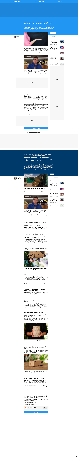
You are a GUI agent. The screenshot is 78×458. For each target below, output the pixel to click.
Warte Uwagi (56, 180)
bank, (30, 132)
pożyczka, (36, 132)
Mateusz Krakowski (56, 202)
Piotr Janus (55, 44)
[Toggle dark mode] (21, 1)
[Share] (63, 36)
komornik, (32, 132)
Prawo (36, 1)
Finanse (43, 1)
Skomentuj (53, 36)
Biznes (40, 1)
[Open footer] (76, 456)
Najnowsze (51, 180)
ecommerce (52, 174)
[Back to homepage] (16, 1)
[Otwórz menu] (64, 1)
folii (42, 385)
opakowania (35, 346)
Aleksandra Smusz (56, 49)
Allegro (35, 233)
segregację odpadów (35, 280)
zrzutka (39, 132)
